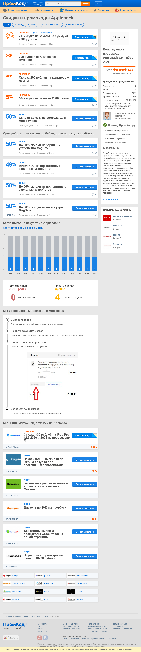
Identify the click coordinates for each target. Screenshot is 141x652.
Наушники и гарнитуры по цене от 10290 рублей (43, 556)
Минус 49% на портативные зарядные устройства (39, 167)
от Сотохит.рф (12, 543)
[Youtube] (40, 637)
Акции (33, 24)
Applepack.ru (110, 199)
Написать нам (94, 624)
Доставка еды (46, 10)
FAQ (39, 626)
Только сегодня (120, 624)
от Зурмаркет (12, 519)
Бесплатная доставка (97, 631)
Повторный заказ (74, 24)
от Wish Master (12, 447)
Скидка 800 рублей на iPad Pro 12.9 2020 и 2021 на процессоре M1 (47, 437)
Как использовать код (97, 626)
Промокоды (19, 24)
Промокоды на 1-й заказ (76, 10)
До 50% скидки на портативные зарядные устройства (42, 188)
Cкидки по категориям (18, 10)
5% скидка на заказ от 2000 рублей (44, 98)
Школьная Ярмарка (129, 10)
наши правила (91, 649)
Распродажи (103, 10)
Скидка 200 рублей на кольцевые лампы (44, 79)
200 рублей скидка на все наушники (38, 58)
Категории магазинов (122, 629)
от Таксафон (11, 567)
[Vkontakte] (45, 637)
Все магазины (119, 626)
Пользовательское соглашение (76, 639)
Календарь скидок (71, 626)
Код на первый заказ (51, 24)
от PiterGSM (11, 471)
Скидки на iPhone (70, 624)
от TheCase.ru (12, 495)
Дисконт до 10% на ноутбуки (45, 507)
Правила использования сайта (104, 639)
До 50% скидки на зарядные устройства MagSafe (40, 146)
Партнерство (43, 631)
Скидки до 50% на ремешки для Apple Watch (42, 119)
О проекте (42, 624)
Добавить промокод (71, 629)
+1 (96, 44)
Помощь (41, 629)
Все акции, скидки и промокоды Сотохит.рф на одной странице (43, 534)
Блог (99, 3)
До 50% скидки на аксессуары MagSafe (41, 208)
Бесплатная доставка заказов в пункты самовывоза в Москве (46, 486)
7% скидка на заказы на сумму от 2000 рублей (43, 37)
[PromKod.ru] (15, 3)
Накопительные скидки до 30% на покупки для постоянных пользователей (44, 462)
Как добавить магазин (97, 629)
